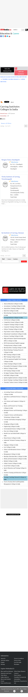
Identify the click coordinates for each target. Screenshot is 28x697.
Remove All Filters (6, 123)
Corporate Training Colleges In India (13, 327)
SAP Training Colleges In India (12, 370)
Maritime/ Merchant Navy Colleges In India (15, 456)
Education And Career (6, 673)
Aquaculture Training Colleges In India (14, 308)
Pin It (12, 102)
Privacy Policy (17, 660)
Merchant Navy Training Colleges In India (15, 347)
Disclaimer (16, 664)
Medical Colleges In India (10, 461)
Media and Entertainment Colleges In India (15, 458)
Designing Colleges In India (11, 424)
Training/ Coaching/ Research (10, 79)
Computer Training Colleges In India (13, 324)
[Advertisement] (14, 14)
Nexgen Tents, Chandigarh (11, 160)
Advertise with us (5, 660)
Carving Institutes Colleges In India (13, 317)
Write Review (14, 162)
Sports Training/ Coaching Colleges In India (15, 380)
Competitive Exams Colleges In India (13, 322)
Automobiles (17, 679)
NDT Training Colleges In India (12, 354)
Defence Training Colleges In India (13, 329)
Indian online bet (5, 677)
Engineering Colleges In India (12, 426)
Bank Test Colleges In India (11, 310)
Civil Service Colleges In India (12, 320)
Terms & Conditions (19, 658)
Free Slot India (17, 662)
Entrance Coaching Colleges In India (13, 336)
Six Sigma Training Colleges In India (13, 373)
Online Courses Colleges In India (12, 463)
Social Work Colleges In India (11, 465)
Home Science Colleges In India (12, 438)
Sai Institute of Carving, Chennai (13, 233)
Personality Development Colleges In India (15, 366)
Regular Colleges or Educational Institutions (13, 77)
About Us (3, 658)
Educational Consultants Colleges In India (15, 334)
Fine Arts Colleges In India (11, 431)
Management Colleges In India (12, 454)
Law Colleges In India (9, 447)
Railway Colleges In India (10, 368)
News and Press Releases (7, 671)
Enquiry (2, 662)
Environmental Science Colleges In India (14, 429)
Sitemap (3, 664)
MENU (3, 119)
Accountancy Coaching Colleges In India (14, 306)
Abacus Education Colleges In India (13, 303)
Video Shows (4, 675)
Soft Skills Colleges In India (11, 375)
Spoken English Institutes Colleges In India (15, 377)
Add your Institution (21, 73)
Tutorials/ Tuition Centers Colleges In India (15, 382)
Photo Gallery (17, 675)
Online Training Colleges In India (12, 364)
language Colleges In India (11, 445)
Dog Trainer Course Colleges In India (14, 331)
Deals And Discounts (6, 683)
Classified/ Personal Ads (20, 677)
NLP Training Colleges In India (12, 357)
